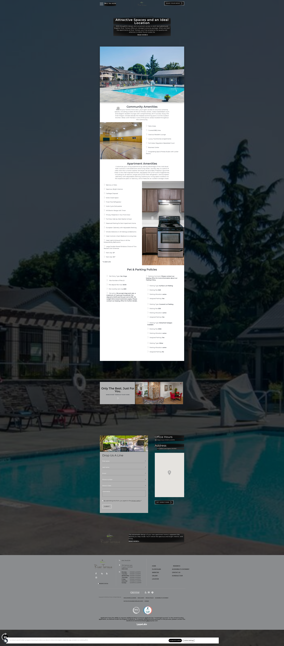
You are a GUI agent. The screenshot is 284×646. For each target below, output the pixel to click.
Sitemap (147, 601)
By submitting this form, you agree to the (117, 501)
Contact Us (176, 572)
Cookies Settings (188, 640)
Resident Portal (103, 583)
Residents (176, 566)
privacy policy (136, 501)
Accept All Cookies (175, 640)
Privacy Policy (150, 597)
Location (155, 579)
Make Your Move (173, 3)
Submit (107, 506)
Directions (125, 568)
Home (154, 566)
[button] (101, 4)
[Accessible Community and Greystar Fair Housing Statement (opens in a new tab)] (146, 592)
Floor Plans (156, 569)
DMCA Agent (141, 597)
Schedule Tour (177, 575)
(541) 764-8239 (110, 3)
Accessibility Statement (180, 569)
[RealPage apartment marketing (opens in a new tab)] (142, 624)
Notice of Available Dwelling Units (133, 601)
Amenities (155, 572)
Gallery (155, 575)
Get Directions (163, 502)
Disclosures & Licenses (130, 597)
